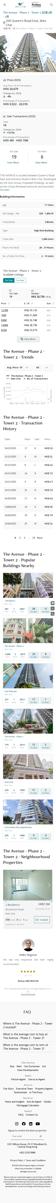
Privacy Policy (16, 1160)
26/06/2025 (10, 515)
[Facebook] (23, 1123)
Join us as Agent (36, 1079)
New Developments (28, 1069)
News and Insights (14, 1101)
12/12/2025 (10, 456)
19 (10, 296)
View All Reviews (28, 994)
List (44, 1066)
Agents (28, 1075)
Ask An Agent (34, 1101)
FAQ (20, 1114)
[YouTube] (37, 1123)
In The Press (35, 1092)
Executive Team (24, 1088)
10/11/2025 (10, 481)
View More (13, 162)
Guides (47, 1101)
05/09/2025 (10, 498)
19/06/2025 (10, 523)
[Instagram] (16, 1123)
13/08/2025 (10, 507)
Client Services (28, 1062)
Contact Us (32, 1114)
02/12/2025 (10, 465)
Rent (19, 1066)
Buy (12, 1066)
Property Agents (44, 1088)
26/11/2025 (10, 473)
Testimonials (20, 1092)
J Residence (12, 905)
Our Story (8, 1088)
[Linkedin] (30, 1123)
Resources (28, 1098)
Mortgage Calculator (28, 1105)
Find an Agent (18, 1079)
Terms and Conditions (36, 1160)
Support (28, 1111)
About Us (28, 1085)
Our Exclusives (32, 1066)
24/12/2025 (10, 448)
